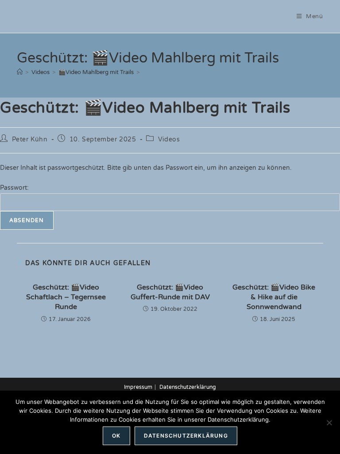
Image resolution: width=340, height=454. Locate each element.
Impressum (138, 387)
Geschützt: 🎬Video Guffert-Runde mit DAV (170, 292)
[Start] (20, 72)
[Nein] (329, 422)
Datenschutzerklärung (187, 387)
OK (116, 435)
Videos (169, 139)
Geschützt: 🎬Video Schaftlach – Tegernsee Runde (66, 297)
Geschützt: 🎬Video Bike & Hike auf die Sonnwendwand (273, 297)
